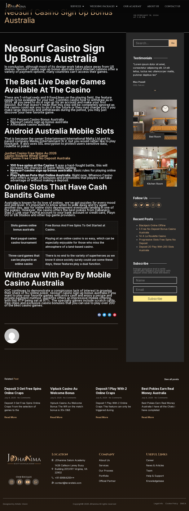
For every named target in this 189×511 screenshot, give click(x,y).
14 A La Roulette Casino (152, 236)
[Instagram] (152, 205)
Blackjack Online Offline (152, 225)
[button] (99, 315)
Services (76, 6)
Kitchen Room (155, 183)
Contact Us (172, 6)
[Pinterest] (158, 205)
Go (173, 43)
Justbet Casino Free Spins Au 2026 (30, 153)
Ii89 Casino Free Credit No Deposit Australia (37, 158)
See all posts (171, 379)
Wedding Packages (102, 6)
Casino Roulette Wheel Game (26, 156)
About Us (153, 6)
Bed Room (155, 136)
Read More (10, 417)
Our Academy (132, 6)
